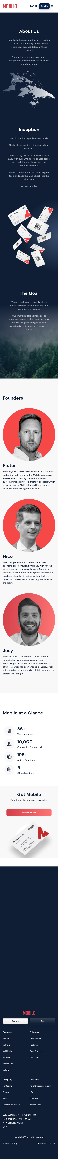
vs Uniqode (8, 1063)
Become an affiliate (11, 1104)
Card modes (35, 1038)
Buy (42, 1021)
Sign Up (44, 6)
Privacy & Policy (10, 1143)
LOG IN (33, 6)
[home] (10, 6)
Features (34, 1045)
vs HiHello (7, 1051)
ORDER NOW (29, 812)
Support (6, 1092)
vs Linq (6, 1070)
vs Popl (6, 1038)
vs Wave (6, 1057)
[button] (52, 6)
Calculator (34, 1057)
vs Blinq (6, 1045)
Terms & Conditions (46, 1143)
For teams (7, 1086)
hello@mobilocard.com (40, 1086)
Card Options (36, 1051)
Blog (5, 1098)
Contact (15, 1021)
